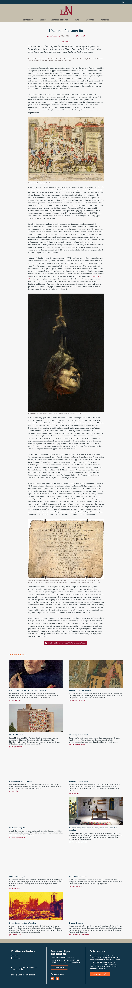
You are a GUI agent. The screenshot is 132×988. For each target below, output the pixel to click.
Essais (43, 19)
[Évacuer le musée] (96, 906)
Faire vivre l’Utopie (17, 876)
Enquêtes (66, 41)
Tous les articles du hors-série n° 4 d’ (66, 643)
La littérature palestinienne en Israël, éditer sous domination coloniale (93, 828)
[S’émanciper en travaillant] (96, 718)
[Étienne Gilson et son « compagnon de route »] (36, 673)
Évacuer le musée (76, 923)
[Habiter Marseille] (36, 718)
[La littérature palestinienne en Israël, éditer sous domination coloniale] (96, 811)
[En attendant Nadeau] (66, 10)
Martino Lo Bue (17, 935)
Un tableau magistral (17, 827)
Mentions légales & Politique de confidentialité (24, 968)
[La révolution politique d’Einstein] (36, 906)
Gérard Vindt (16, 888)
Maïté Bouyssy (55, 36)
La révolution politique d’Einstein (22, 923)
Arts (77, 19)
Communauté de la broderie (20, 781)
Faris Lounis (75, 793)
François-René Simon (78, 700)
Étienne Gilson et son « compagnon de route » (27, 690)
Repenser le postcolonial (78, 781)
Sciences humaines (59, 19)
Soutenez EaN (100, 974)
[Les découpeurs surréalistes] (96, 673)
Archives (105, 19)
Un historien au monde (78, 876)
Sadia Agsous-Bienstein (79, 842)
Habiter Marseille (16, 734)
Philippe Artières (17, 746)
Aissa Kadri (15, 791)
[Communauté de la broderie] (36, 764)
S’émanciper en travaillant (79, 734)
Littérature (28, 19)
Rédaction (15, 958)
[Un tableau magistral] (36, 811)
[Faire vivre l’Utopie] (36, 859)
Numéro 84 (81, 36)
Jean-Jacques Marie (18, 837)
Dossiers (90, 19)
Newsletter (59, 967)
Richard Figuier (16, 700)
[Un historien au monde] (96, 859)
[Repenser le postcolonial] (96, 764)
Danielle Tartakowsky (78, 745)
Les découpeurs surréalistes (80, 690)
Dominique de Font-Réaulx (80, 935)
